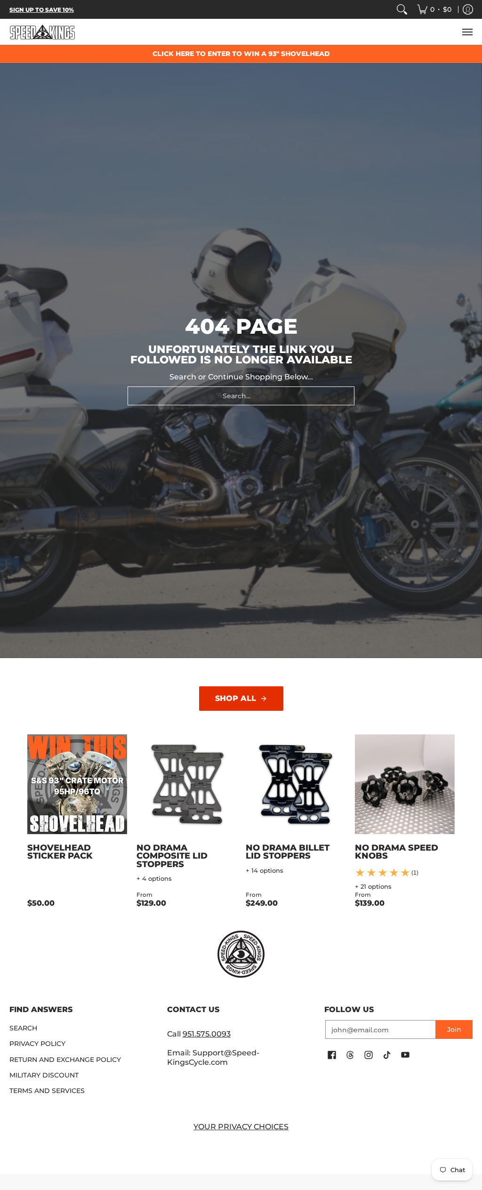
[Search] (402, 9)
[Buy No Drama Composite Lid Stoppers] (186, 784)
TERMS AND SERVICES (47, 1090)
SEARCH (23, 1028)
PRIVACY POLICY (37, 1043)
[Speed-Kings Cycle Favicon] (241, 954)
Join (454, 1029)
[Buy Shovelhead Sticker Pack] (77, 784)
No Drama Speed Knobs (396, 852)
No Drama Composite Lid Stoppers (172, 856)
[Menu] (467, 32)
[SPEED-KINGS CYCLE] (42, 32)
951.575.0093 (207, 1033)
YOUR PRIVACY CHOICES (241, 1126)
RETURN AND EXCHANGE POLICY (65, 1059)
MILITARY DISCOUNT (44, 1075)
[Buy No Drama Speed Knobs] (405, 784)
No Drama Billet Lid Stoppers (287, 852)
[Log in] (467, 9)
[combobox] (241, 395)
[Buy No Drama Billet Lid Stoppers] (295, 784)
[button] (331, 1055)
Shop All (235, 698)
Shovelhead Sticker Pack (60, 852)
